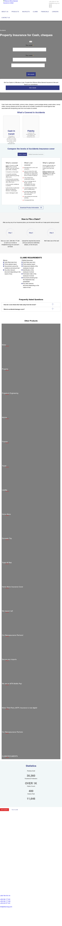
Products (15, 12)
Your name (30, 55)
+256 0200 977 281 (54, 1)
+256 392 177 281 (14, 241)
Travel (1, 851)
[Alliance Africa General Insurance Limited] (12, 3)
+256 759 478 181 (5, 895)
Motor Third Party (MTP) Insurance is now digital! (12, 869)
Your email (30, 45)
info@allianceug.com (54, 3)
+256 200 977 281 (5, 903)
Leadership (3, 821)
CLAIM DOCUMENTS (5, 874)
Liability (2, 856)
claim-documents (4, 835)
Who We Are (3, 814)
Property (2, 842)
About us (5, 12)
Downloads (3, 831)
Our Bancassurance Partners (7, 872)
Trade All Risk (3, 883)
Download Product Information (29, 208)
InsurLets (26, 12)
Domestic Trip (3, 881)
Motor (1, 840)
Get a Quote (32, 88)
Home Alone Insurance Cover (7, 858)
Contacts (2, 833)
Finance (2, 849)
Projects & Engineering (6, 845)
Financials (45, 12)
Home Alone (3, 879)
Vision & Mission (4, 819)
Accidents (2, 854)
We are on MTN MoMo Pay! (7, 867)
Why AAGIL (3, 817)
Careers (55, 12)
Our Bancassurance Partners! (7, 863)
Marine (2, 847)
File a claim (15, 809)
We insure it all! (4, 860)
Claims (35, 12)
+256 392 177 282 (5, 901)
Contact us (6, 17)
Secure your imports (5, 865)
